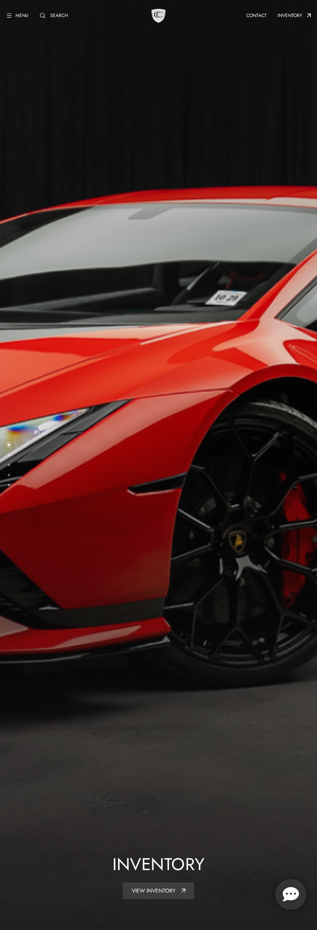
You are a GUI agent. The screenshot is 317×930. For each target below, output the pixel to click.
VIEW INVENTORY (154, 890)
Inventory (290, 15)
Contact (256, 15)
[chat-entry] (290, 894)
